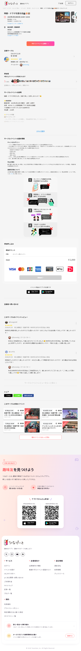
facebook (29, 395)
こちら (11, 174)
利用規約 (7, 604)
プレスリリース (59, 573)
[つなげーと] (13, 542)
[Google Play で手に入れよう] (52, 523)
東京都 (28, 8)
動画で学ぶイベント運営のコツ (40, 570)
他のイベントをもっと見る (40, 437)
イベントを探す (9, 570)
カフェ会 (23, 8)
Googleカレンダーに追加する (15, 23)
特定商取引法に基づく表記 (13, 612)
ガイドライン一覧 (10, 616)
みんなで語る (15, 8)
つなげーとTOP (7, 8)
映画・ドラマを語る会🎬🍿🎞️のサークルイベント (53, 8)
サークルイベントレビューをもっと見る (39, 383)
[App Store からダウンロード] (29, 523)
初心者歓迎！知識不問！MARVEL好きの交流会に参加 (32, 327)
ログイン (71, 3)
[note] (23, 554)
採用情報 (57, 570)
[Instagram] (12, 554)
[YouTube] (17, 554)
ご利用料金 (8, 581)
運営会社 (57, 566)
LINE (18, 395)
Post (9, 395)
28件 (20, 59)
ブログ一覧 (8, 593)
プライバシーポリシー (11, 608)
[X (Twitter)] (6, 554)
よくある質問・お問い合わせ (13, 577)
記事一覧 (7, 589)
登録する (69, 636)
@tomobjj (26, 65)
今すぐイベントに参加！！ (40, 43)
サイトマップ (8, 585)
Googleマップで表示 (12, 35)
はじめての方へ (9, 573)
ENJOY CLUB (35, 8)
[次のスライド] (74, 17)
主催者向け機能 (35, 566)
